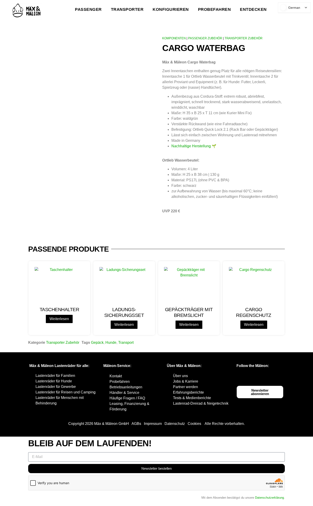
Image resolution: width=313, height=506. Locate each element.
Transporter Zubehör (62, 342)
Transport (126, 342)
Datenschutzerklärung (269, 497)
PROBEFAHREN (214, 9)
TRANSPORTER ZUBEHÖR (243, 38)
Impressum (153, 424)
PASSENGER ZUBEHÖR (205, 38)
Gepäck (97, 342)
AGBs (136, 424)
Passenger (88, 9)
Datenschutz (175, 424)
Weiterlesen (59, 319)
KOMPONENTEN (174, 38)
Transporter (127, 9)
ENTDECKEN (253, 9)
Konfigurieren (171, 9)
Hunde (110, 342)
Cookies (194, 424)
